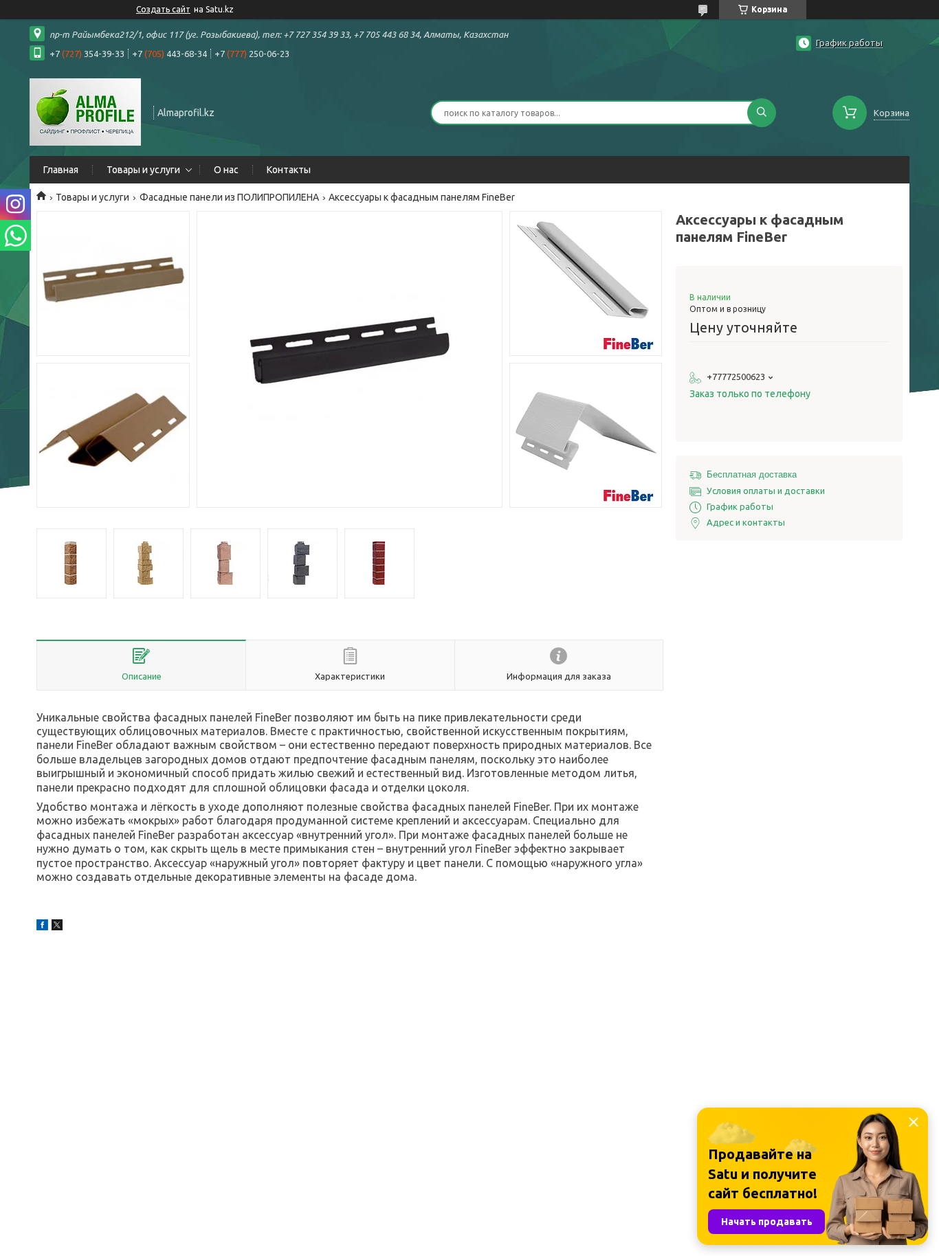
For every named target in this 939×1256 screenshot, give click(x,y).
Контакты (289, 170)
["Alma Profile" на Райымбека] (85, 111)
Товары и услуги (143, 170)
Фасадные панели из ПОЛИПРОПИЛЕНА (229, 197)
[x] (57, 926)
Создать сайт (163, 9)
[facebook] (42, 926)
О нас (226, 170)
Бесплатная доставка (752, 474)
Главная (60, 170)
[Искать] (761, 112)
